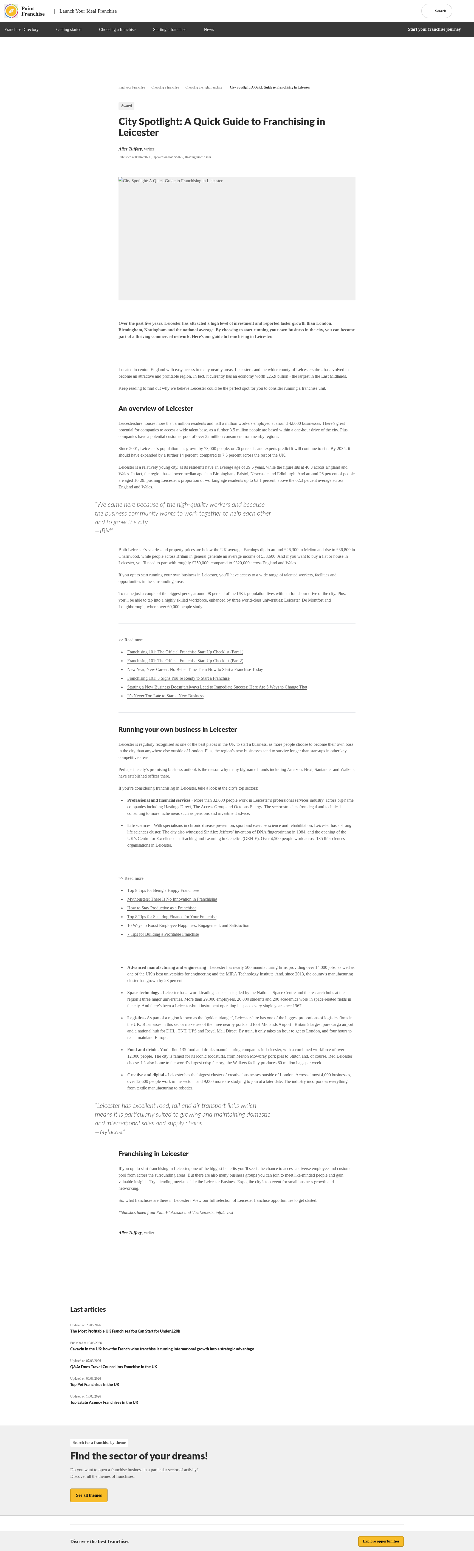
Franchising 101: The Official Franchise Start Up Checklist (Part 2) (185, 660)
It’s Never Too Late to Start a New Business (165, 695)
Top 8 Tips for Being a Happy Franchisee (163, 890)
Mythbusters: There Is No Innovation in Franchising (172, 899)
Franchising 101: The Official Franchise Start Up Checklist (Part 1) (185, 652)
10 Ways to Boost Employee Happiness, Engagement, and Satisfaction (188, 925)
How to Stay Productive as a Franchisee (161, 908)
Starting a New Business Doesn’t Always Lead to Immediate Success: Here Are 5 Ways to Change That (217, 687)
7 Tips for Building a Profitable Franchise (163, 934)
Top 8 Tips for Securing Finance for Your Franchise (171, 916)
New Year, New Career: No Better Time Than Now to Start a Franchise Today (195, 669)
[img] (45, 29)
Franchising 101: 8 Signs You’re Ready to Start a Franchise (178, 678)
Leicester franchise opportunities (265, 1200)
